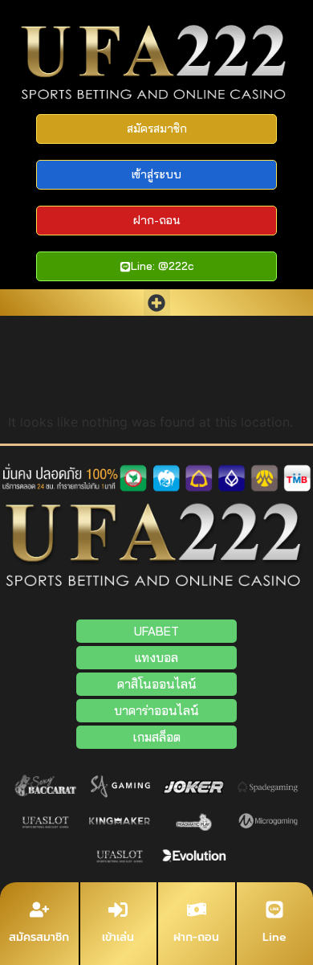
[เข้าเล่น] (118, 909)
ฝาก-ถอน (196, 937)
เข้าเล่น (118, 937)
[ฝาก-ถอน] (196, 909)
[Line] (274, 909)
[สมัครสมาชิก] (39, 909)
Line (274, 937)
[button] (157, 302)
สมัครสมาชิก (39, 937)
